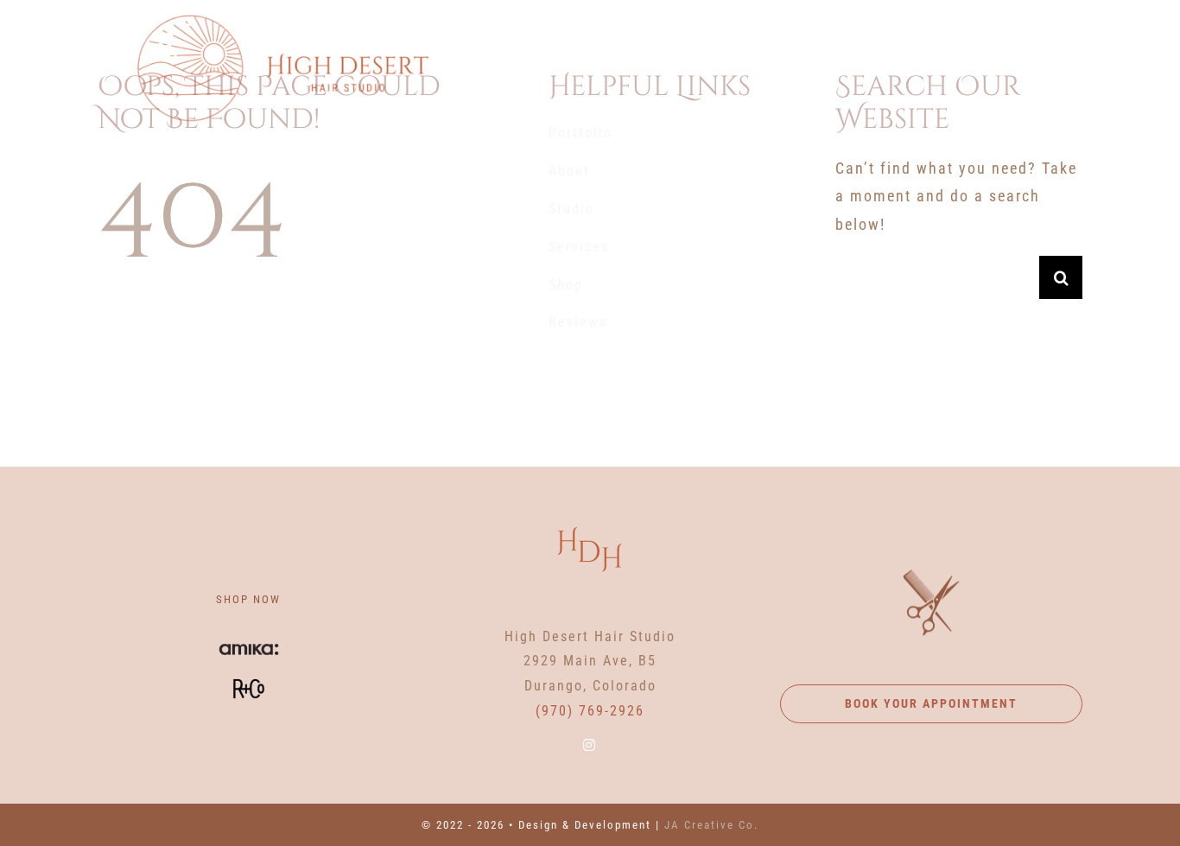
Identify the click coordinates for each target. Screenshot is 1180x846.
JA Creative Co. (711, 824)
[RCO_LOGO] (249, 673)
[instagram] (590, 745)
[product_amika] (249, 641)
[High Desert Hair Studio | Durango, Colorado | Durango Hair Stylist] (282, 16)
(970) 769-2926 (590, 711)
